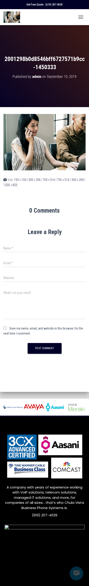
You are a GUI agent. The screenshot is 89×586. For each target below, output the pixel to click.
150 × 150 (20, 180)
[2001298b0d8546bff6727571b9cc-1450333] (44, 142)
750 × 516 (49, 180)
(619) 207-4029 (54, 4)
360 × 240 (77, 180)
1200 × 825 (10, 185)
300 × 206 (34, 180)
